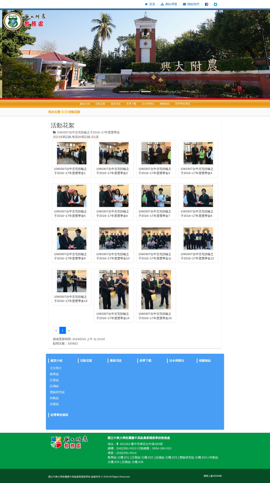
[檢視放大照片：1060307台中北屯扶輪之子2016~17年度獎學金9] (72, 238)
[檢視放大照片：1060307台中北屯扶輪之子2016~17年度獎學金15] (156, 289)
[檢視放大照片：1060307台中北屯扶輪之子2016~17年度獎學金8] (198, 196)
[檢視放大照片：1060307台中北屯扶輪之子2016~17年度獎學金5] (72, 196)
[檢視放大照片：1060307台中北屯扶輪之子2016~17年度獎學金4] (198, 153)
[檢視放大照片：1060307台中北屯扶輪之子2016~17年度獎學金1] (72, 153)
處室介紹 (85, 103)
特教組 (54, 398)
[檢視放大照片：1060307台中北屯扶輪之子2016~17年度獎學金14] (114, 289)
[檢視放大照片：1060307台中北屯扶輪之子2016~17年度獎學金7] (156, 196)
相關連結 (165, 103)
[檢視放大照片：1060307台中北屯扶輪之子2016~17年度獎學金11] (156, 238)
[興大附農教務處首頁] (37, 21)
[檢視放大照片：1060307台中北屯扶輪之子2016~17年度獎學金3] (156, 153)
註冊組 (54, 380)
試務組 (54, 404)
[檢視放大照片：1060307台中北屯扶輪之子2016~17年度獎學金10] (114, 238)
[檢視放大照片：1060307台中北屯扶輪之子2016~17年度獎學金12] (198, 238)
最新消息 (116, 103)
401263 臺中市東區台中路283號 (141, 444)
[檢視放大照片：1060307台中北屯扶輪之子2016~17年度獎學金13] (72, 281)
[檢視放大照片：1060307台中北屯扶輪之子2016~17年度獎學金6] (114, 196)
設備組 (54, 386)
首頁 (64, 112)
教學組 (54, 374)
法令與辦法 (148, 103)
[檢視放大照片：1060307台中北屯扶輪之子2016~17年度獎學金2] (114, 153)
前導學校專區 (182, 103)
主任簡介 (56, 368)
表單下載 (131, 103)
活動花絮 (100, 103)
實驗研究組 (57, 392)
